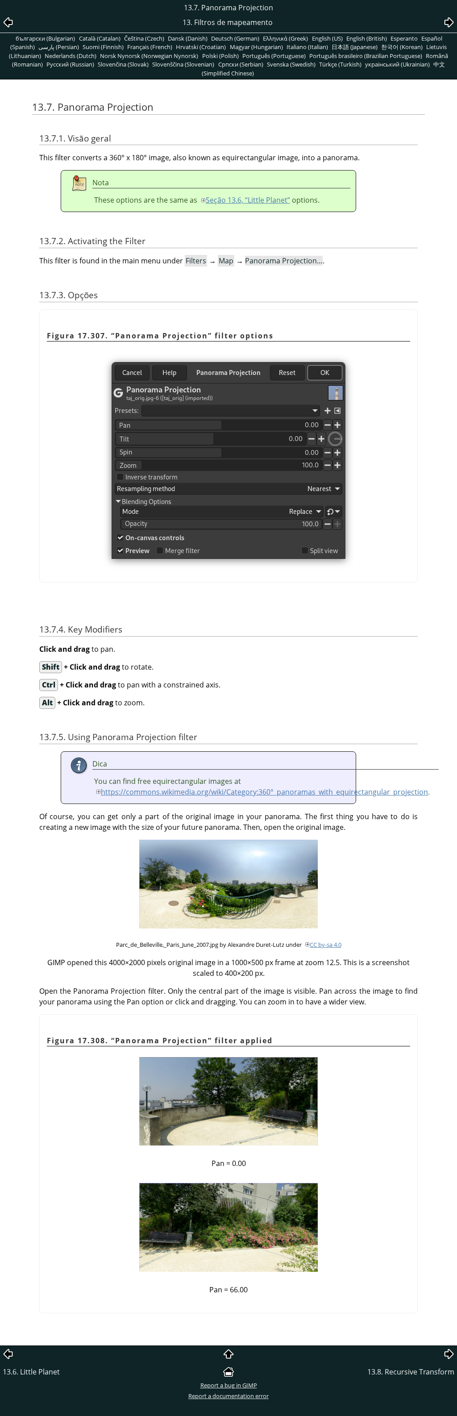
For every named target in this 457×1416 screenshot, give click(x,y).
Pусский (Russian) (70, 64)
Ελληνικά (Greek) (285, 38)
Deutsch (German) (235, 38)
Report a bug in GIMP (228, 1385)
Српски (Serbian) (240, 64)
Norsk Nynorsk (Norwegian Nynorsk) (149, 56)
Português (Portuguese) (274, 56)
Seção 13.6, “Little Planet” (248, 200)
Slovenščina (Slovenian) (183, 64)
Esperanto (404, 38)
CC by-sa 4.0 (325, 945)
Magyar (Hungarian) (256, 47)
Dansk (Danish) (188, 38)
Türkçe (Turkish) (340, 64)
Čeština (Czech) (144, 38)
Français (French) (149, 47)
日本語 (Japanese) (355, 47)
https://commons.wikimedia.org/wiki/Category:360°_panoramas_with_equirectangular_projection (264, 792)
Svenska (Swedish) (291, 64)
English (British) (366, 38)
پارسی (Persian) (58, 47)
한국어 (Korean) (402, 47)
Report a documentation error (228, 1396)
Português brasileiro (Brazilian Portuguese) (365, 56)
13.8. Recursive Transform (410, 1372)
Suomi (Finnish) (103, 47)
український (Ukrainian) (397, 64)
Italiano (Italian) (307, 47)
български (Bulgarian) (45, 38)
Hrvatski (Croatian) (201, 47)
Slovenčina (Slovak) (123, 64)
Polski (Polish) (220, 56)
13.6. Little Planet (31, 1372)
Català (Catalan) (99, 38)
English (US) (327, 38)
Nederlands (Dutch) (70, 56)
